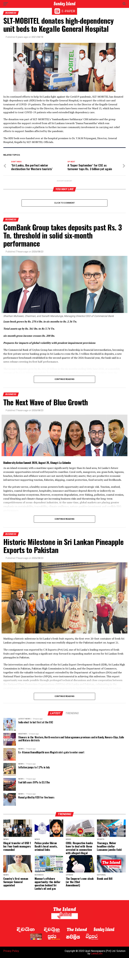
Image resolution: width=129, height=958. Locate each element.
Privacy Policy (11, 950)
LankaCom (96, 953)
